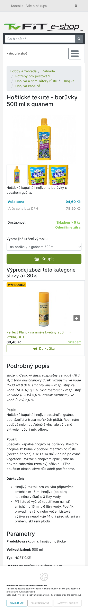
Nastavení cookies (67, 603)
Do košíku (46, 348)
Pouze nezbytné (40, 603)
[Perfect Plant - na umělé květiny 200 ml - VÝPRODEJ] (44, 309)
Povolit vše (17, 603)
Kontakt (17, 6)
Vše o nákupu (36, 6)
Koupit (46, 258)
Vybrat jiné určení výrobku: (27, 239)
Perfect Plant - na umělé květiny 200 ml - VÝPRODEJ (39, 334)
